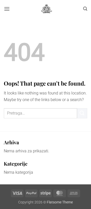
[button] (7, 9)
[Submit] (82, 113)
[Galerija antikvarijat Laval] (46, 9)
